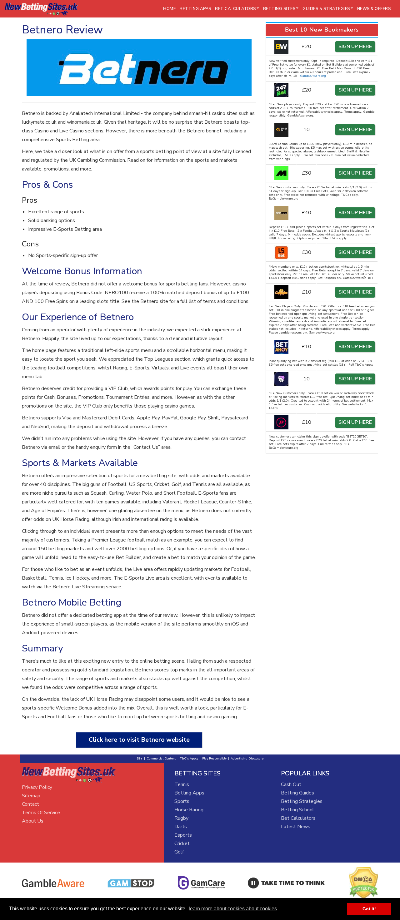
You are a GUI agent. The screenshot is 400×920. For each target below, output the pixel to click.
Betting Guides (297, 792)
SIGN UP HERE (355, 46)
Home (169, 9)
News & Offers (374, 9)
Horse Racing (188, 809)
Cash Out (291, 784)
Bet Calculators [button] (235, 9)
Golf (179, 851)
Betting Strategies (301, 801)
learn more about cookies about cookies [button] (233, 908)
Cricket (182, 843)
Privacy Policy (37, 787)
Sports (181, 801)
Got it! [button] (369, 908)
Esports (183, 835)
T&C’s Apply (189, 758)
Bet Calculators (298, 818)
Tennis (181, 784)
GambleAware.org (313, 76)
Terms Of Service (41, 812)
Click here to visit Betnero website (139, 739)
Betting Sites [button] (279, 9)
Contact (30, 804)
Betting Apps (195, 9)
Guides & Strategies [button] (326, 9)
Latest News (295, 826)
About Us (32, 821)
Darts (180, 826)
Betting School (297, 809)
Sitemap (31, 795)
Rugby (181, 818)
